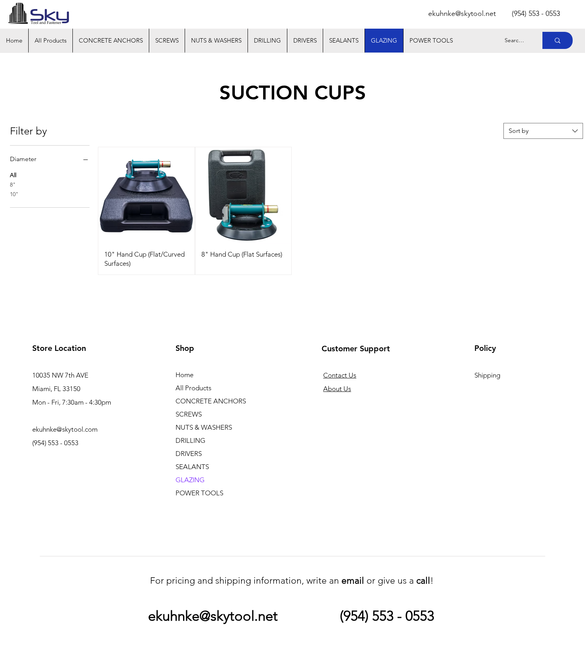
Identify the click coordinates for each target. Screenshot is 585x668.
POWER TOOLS (199, 493)
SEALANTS (192, 467)
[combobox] (543, 131)
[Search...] (557, 40)
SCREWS (189, 414)
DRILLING (190, 440)
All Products (193, 388)
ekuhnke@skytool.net (462, 13)
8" (13, 184)
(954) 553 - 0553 (387, 615)
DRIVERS (189, 454)
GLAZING (190, 480)
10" (14, 194)
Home (184, 375)
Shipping (487, 375)
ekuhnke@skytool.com (65, 429)
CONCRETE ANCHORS (211, 401)
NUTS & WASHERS (204, 427)
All (13, 175)
